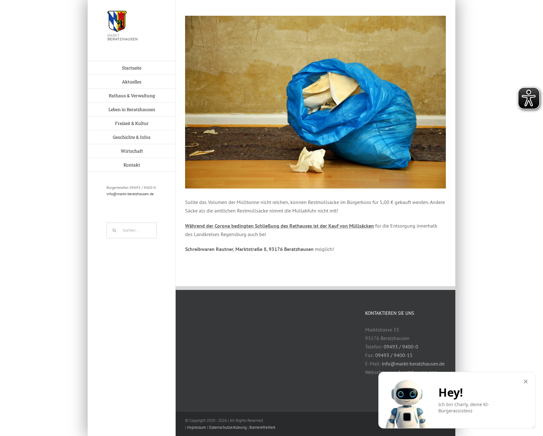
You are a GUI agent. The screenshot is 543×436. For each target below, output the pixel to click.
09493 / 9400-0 (401, 346)
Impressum (196, 427)
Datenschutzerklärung (228, 427)
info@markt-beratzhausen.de (130, 193)
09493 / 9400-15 (394, 355)
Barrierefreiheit (262, 427)
